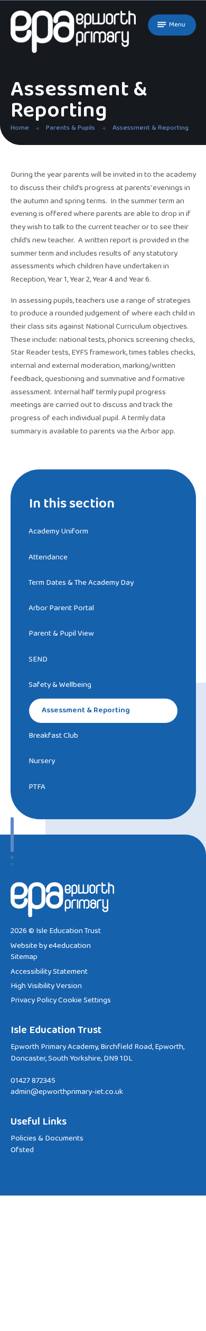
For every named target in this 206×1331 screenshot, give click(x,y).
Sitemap (24, 956)
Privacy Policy (34, 1000)
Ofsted (22, 1150)
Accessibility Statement (49, 971)
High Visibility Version (46, 986)
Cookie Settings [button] (84, 1000)
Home (20, 127)
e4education (70, 945)
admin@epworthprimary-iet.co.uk (67, 1091)
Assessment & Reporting (151, 127)
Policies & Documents (47, 1138)
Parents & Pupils (70, 127)
